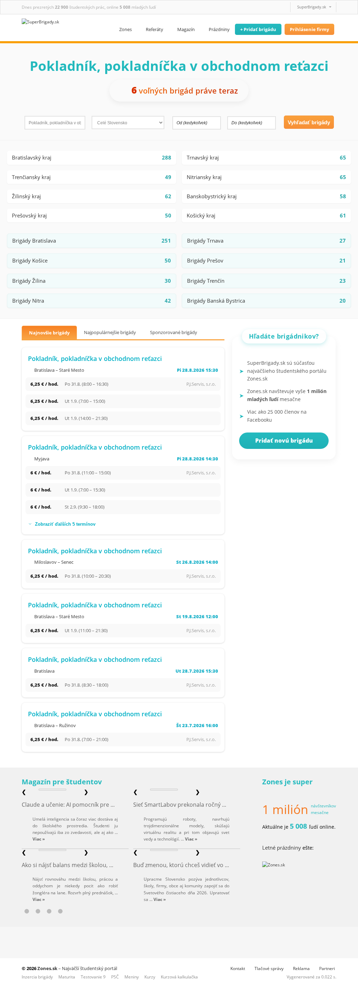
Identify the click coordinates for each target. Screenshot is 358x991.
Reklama (301, 968)
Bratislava (44, 671)
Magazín (186, 29)
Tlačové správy (269, 968)
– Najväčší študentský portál (77, 968)
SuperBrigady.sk (311, 6)
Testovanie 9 (93, 977)
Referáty (154, 29)
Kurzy (149, 977)
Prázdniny (219, 29)
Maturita (66, 977)
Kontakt (237, 968)
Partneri (327, 968)
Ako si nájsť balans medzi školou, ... (67, 865)
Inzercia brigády (37, 977)
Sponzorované (173, 332)
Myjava (41, 459)
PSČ (115, 977)
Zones (125, 29)
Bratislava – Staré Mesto (59, 370)
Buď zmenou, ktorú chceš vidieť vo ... (181, 865)
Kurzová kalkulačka (179, 977)
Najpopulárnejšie (110, 332)
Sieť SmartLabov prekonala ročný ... (179, 804)
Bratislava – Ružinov (55, 725)
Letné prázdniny (281, 847)
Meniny (131, 977)
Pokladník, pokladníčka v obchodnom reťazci (95, 358)
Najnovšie (49, 333)
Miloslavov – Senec (53, 562)
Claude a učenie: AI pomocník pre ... (68, 804)
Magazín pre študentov (62, 781)
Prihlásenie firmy (309, 29)
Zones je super (287, 781)
